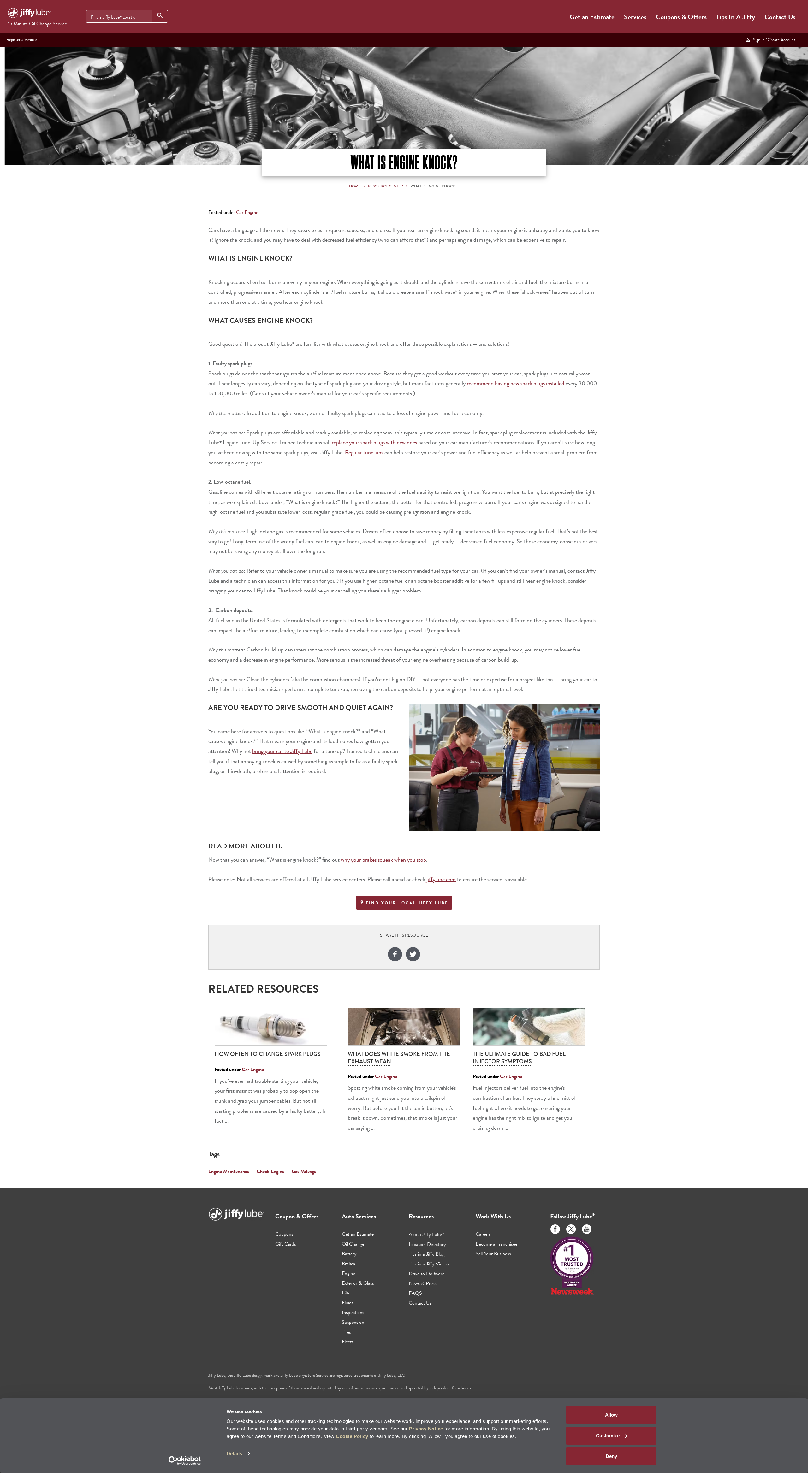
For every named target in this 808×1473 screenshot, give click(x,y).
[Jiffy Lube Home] (29, 14)
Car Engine (247, 212)
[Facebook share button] (395, 955)
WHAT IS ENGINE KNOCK (433, 186)
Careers (483, 1234)
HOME (354, 186)
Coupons (284, 1234)
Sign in (773, 40)
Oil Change (353, 1243)
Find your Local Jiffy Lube (406, 903)
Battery (349, 1253)
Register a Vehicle (21, 39)
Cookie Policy (352, 1436)
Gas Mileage (304, 1171)
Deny (611, 1456)
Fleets (348, 1341)
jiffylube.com (441, 879)
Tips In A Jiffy (735, 17)
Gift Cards (285, 1243)
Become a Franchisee (496, 1243)
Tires (346, 1331)
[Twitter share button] (413, 955)
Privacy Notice (426, 1428)
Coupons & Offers (681, 17)
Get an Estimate (592, 17)
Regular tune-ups (364, 453)
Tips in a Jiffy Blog (426, 1254)
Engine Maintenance (228, 1171)
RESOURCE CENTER (385, 186)
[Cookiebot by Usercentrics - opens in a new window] (184, 1460)
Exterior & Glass (358, 1283)
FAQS (415, 1293)
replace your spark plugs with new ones (374, 442)
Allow (611, 1414)
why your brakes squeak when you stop (383, 860)
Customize (608, 1435)
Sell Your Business (493, 1253)
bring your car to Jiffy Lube (282, 751)
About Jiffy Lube (426, 1234)
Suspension (353, 1322)
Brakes (348, 1263)
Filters (348, 1292)
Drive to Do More (426, 1273)
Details (234, 1453)
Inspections (353, 1312)
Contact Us (779, 17)
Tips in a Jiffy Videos (429, 1263)
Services (635, 17)
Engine (348, 1273)
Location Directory (427, 1244)
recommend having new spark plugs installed (515, 383)
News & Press (423, 1283)
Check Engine (270, 1171)
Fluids (348, 1302)
